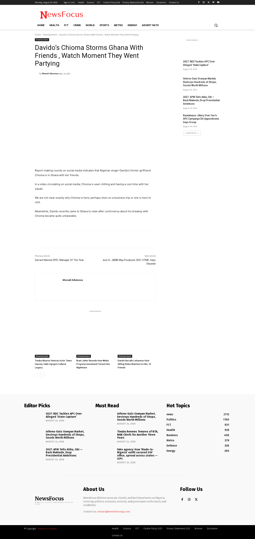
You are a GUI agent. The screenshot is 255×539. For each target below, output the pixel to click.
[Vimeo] (213, 3)
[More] (124, 82)
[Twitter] (209, 3)
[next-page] (42, 375)
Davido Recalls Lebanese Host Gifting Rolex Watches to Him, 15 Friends (134, 364)
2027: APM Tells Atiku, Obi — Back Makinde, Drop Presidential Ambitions (201, 100)
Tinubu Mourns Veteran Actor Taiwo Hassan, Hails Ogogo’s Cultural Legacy (53, 364)
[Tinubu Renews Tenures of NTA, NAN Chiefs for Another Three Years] (105, 436)
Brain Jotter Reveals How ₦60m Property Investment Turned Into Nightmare (93, 364)
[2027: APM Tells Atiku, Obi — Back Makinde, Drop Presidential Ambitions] (172, 101)
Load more (190, 132)
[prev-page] (37, 375)
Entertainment (50, 34)
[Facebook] (199, 3)
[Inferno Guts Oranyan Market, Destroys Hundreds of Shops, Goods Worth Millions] (172, 83)
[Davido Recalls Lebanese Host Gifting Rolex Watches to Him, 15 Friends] (137, 344)
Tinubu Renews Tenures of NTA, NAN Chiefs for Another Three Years (137, 434)
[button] (216, 25)
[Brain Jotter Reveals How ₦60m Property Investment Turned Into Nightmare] (95, 344)
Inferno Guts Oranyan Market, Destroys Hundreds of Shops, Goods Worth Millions (199, 82)
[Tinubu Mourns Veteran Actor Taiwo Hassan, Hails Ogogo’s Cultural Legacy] (54, 344)
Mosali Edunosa (50, 73)
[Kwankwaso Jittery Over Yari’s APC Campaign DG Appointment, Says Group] (172, 120)
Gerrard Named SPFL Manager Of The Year (59, 260)
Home (38, 34)
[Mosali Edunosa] (37, 73)
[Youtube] (218, 3)
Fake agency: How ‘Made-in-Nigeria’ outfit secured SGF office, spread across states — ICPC (137, 454)
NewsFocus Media (47, 528)
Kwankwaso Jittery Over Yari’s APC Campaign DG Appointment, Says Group (201, 119)
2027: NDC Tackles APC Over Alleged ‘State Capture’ (64, 415)
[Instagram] (204, 3)
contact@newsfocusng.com (113, 511)
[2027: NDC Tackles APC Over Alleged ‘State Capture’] (172, 66)
